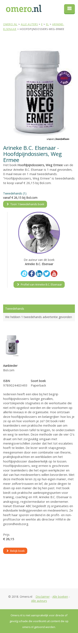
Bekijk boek (17, 551)
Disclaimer (43, 597)
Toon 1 (27, 204)
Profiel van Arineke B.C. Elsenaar (41, 284)
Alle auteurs (39, 601)
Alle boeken (60, 597)
